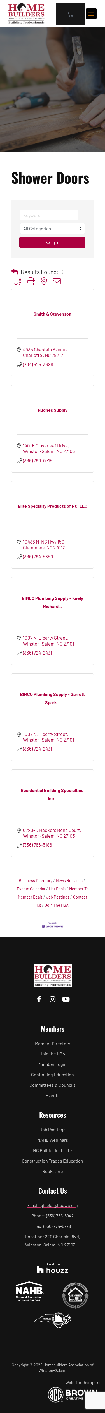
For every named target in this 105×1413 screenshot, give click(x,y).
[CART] (70, 14)
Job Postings (57, 897)
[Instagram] (52, 999)
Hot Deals (57, 888)
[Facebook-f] (39, 999)
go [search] (55, 242)
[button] (91, 13)
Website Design (81, 1382)
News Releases (69, 880)
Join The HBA (57, 905)
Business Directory (35, 880)
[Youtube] (66, 999)
